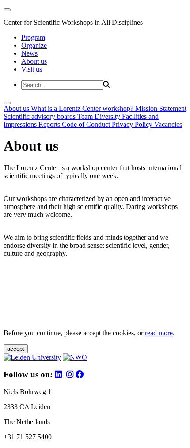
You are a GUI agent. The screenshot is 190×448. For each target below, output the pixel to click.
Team (86, 116)
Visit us (31, 69)
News (29, 53)
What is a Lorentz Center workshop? (83, 108)
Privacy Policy (133, 124)
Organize (34, 45)
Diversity (108, 116)
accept (15, 348)
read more (159, 333)
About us (34, 61)
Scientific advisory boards (40, 116)
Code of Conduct (87, 124)
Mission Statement (160, 108)
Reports (50, 124)
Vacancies (168, 124)
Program (33, 37)
